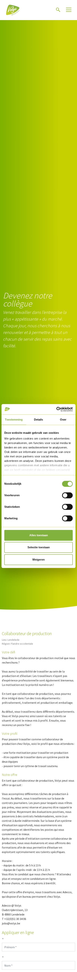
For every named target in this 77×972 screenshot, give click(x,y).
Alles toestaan (38, 535)
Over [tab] (63, 419)
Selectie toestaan (38, 547)
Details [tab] (38, 419)
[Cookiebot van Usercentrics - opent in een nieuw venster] (56, 409)
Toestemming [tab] (14, 419)
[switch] (67, 495)
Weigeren (38, 559)
